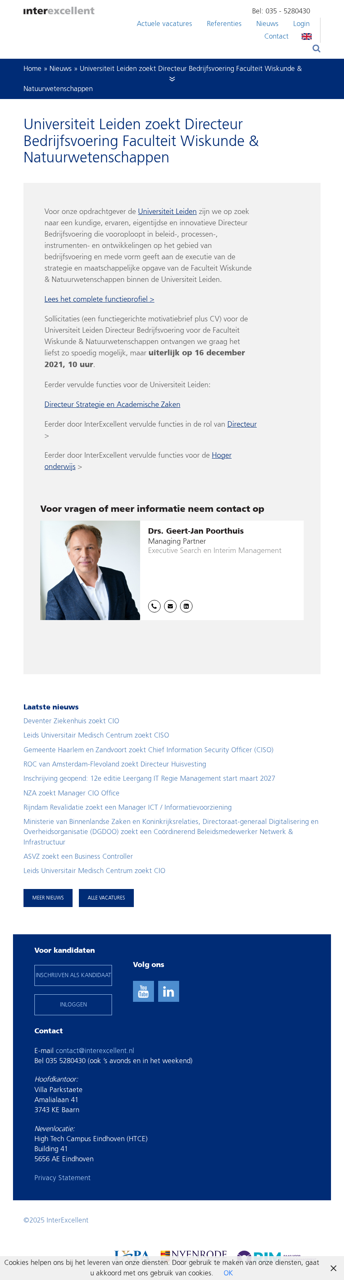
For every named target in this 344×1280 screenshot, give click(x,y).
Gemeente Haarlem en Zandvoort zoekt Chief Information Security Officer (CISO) (148, 750)
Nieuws (267, 24)
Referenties (224, 24)
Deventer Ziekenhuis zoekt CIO (71, 721)
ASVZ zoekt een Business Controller (78, 856)
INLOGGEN (73, 1004)
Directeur (242, 424)
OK (228, 1273)
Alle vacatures (106, 898)
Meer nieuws (48, 898)
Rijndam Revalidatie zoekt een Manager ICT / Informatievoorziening (127, 807)
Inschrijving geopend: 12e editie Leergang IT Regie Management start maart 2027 (149, 778)
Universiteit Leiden (167, 211)
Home (32, 69)
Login (301, 24)
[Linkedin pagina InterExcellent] (168, 991)
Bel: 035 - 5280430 (281, 11)
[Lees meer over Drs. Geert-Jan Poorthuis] (172, 570)
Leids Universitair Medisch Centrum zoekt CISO (96, 735)
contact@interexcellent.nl (95, 1051)
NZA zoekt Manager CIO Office (71, 793)
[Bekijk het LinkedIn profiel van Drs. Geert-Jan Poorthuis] (186, 606)
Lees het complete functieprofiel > (99, 299)
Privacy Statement (62, 1178)
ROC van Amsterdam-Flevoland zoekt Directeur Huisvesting (114, 764)
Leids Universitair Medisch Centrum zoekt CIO (94, 871)
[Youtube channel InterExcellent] (143, 991)
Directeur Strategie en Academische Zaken (112, 404)
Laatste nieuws (51, 707)
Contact (276, 36)
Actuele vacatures (164, 24)
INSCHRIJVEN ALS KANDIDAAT (73, 975)
